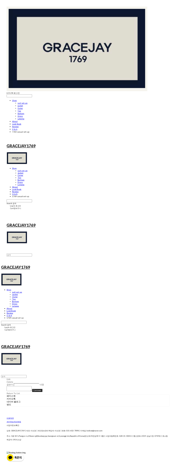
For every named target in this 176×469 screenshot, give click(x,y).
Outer (20, 108)
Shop (14, 100)
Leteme (21, 118)
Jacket (20, 105)
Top (19, 111)
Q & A (14, 129)
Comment (37, 390)
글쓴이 (10, 384)
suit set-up (23, 103)
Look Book (16, 124)
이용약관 (10, 418)
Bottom (21, 113)
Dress (20, 116)
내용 (42, 384)
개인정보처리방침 (14, 422)
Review (15, 126)
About (15, 121)
